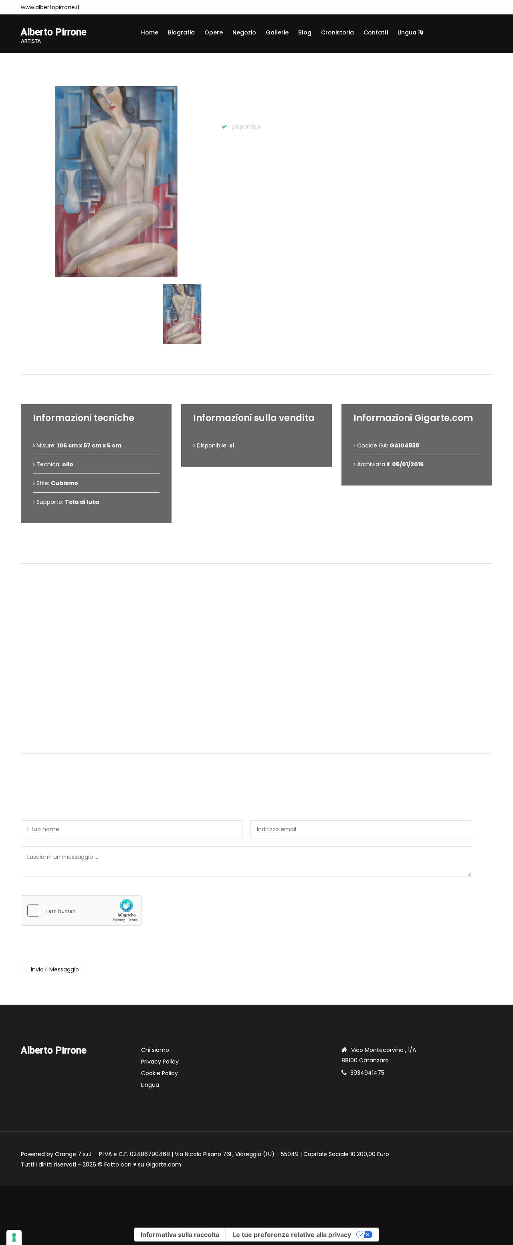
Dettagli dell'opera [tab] (259, 361)
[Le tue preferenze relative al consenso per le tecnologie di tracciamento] (14, 1237)
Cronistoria (337, 32)
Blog (304, 32)
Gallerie (277, 32)
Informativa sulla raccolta (180, 1235)
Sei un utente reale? (49, 891)
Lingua (408, 32)
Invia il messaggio (55, 969)
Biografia (181, 32)
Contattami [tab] (260, 740)
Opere (213, 32)
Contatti (376, 32)
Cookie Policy (159, 1073)
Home (149, 32)
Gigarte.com (163, 1164)
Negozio (244, 32)
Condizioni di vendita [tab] (260, 550)
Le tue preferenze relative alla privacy (291, 1235)
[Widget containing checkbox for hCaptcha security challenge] (81, 910)
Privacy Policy (160, 1062)
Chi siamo (155, 1050)
